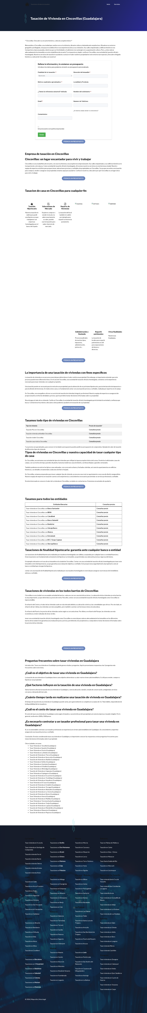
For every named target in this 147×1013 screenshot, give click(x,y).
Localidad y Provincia (81, 82)
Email (40, 101)
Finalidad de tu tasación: (47, 72)
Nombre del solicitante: (82, 92)
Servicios (117, 4)
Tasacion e (53, 975)
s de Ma (112, 843)
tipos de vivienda (39, 449)
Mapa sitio (34, 999)
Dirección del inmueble (82, 72)
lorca (117, 843)
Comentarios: (42, 114)
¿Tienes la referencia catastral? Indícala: (52, 92)
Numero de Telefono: (81, 101)
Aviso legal (42, 999)
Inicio (108, 4)
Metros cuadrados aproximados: (50, 82)
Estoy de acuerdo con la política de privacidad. (51, 129)
